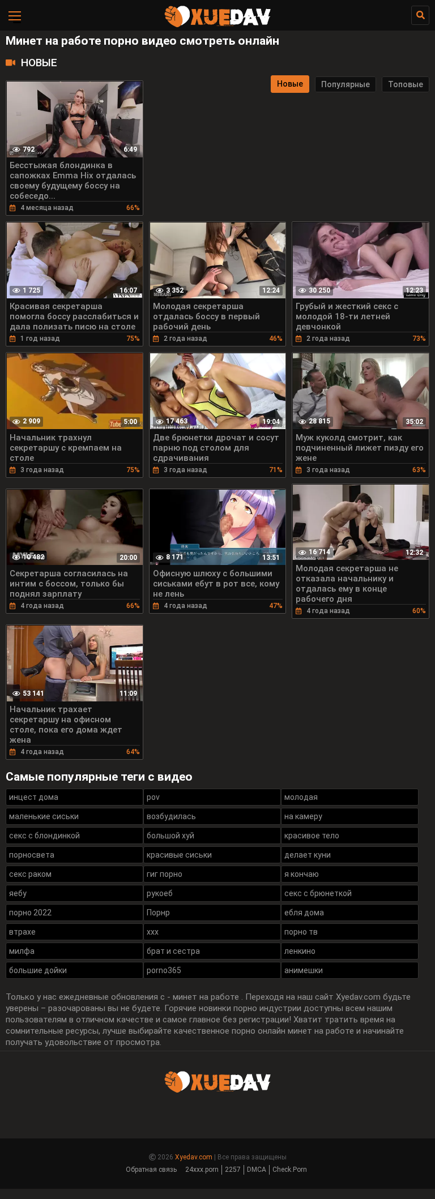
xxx (153, 931)
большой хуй (170, 835)
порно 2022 (30, 912)
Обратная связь (151, 1170)
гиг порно (164, 874)
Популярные (345, 84)
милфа (22, 951)
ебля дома (304, 912)
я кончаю (301, 874)
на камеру (303, 816)
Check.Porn (289, 1170)
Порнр (158, 912)
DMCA (256, 1170)
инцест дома (33, 797)
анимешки (303, 970)
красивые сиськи (179, 854)
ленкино (299, 951)
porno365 (164, 970)
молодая (301, 797)
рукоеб (160, 893)
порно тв (301, 931)
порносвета (31, 854)
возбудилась (171, 816)
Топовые (405, 84)
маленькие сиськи (44, 816)
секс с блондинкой (44, 835)
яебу (18, 893)
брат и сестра (173, 951)
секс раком (30, 874)
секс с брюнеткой (318, 893)
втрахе (22, 931)
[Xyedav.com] (217, 25)
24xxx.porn (202, 1170)
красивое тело (311, 835)
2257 (233, 1170)
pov (153, 797)
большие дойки (38, 970)
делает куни (307, 854)
